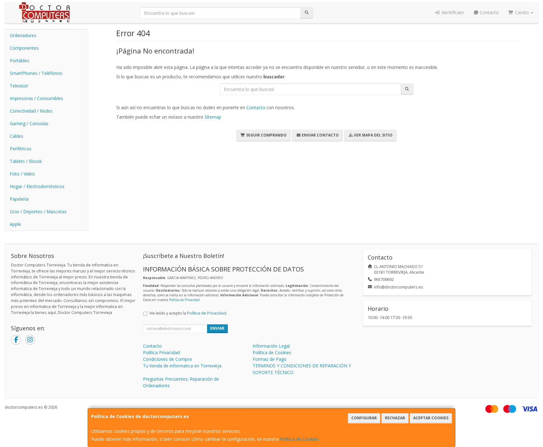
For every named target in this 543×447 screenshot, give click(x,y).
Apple (15, 224)
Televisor (19, 86)
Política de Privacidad (184, 300)
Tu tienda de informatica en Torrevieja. (182, 366)
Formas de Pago (270, 359)
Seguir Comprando (266, 135)
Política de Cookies (299, 439)
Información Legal (271, 346)
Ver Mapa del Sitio (372, 135)
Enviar (217, 328)
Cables (16, 136)
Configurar (364, 418)
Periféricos (20, 149)
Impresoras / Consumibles (36, 98)
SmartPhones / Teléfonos (36, 73)
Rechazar (395, 418)
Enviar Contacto (320, 135)
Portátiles (19, 61)
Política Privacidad (161, 352)
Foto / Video (22, 174)
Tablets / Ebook (26, 161)
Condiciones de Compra (167, 359)
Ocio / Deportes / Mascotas (38, 212)
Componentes (24, 48)
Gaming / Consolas (29, 123)
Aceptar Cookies (430, 418)
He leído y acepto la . (188, 313)
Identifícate (452, 12)
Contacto (489, 12)
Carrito (522, 12)
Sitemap (213, 117)
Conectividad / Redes (31, 111)
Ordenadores (23, 35)
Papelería (19, 199)
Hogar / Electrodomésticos (37, 186)
